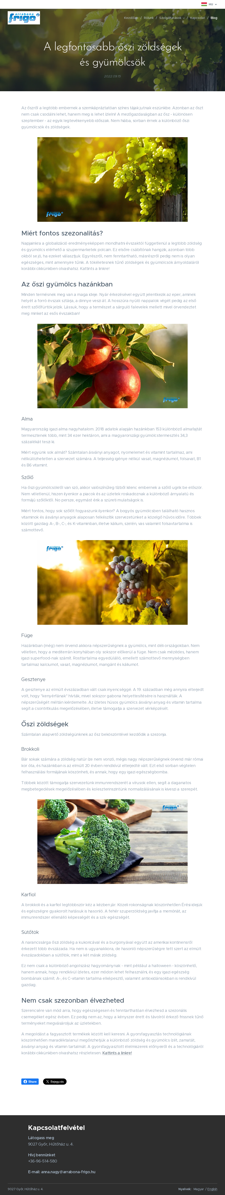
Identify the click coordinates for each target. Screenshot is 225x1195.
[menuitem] (132, 17)
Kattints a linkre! (117, 1053)
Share (32, 1081)
